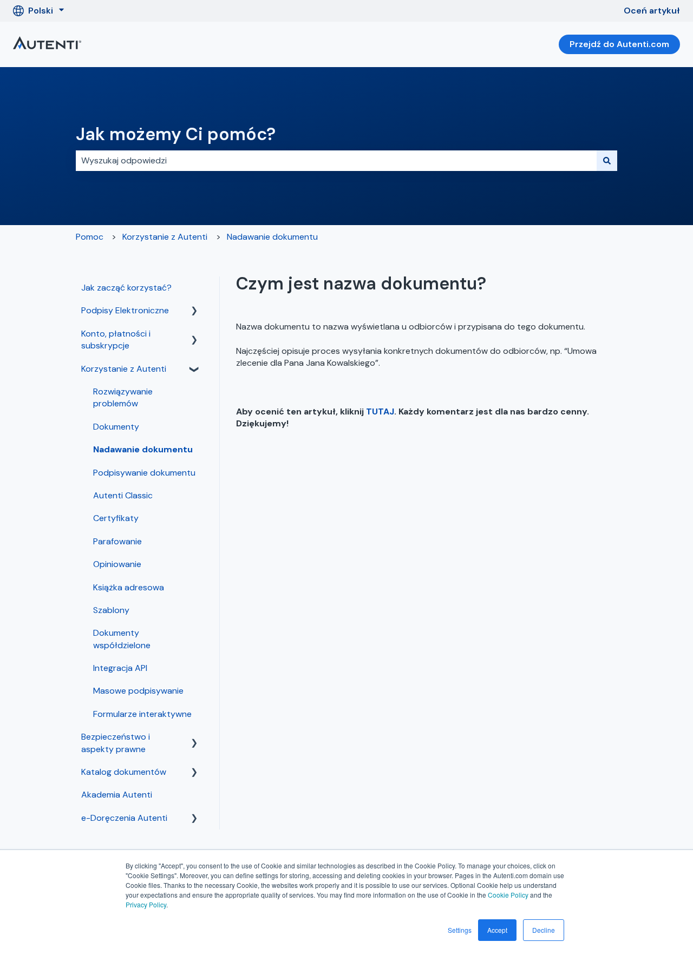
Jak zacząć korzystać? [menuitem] (126, 287)
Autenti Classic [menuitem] (123, 495)
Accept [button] (497, 929)
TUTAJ (380, 411)
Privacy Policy (146, 904)
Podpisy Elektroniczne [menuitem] (125, 310)
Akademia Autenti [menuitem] (116, 794)
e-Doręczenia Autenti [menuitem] (124, 818)
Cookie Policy (508, 894)
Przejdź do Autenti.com (619, 44)
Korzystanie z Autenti (164, 236)
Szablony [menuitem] (111, 610)
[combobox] (336, 160)
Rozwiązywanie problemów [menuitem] (123, 397)
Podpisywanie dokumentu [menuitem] (144, 472)
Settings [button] (460, 929)
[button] (194, 311)
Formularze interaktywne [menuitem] (142, 714)
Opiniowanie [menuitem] (117, 564)
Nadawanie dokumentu (272, 236)
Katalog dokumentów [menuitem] (123, 772)
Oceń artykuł (652, 10)
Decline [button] (543, 929)
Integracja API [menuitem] (120, 668)
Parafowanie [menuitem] (117, 541)
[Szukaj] (607, 160)
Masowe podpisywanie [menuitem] (138, 690)
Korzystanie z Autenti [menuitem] (123, 368)
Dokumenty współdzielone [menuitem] (122, 638)
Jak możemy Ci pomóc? (176, 134)
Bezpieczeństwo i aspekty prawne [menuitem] (115, 742)
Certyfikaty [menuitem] (116, 518)
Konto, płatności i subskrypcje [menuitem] (116, 339)
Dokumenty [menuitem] (116, 426)
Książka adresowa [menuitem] (128, 587)
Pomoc (89, 236)
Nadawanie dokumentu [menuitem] (143, 449)
